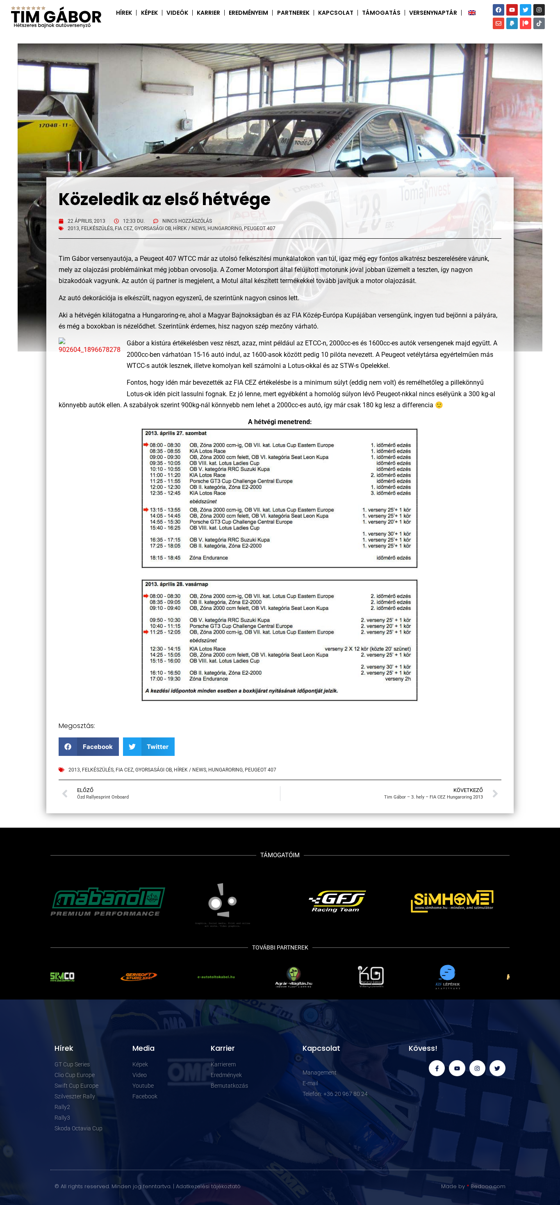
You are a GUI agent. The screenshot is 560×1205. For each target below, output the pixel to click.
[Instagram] (539, 10)
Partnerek (293, 13)
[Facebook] (498, 10)
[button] (89, 746)
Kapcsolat (335, 13)
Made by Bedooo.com (473, 1186)
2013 (73, 228)
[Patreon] (525, 23)
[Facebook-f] (437, 1068)
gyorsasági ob (152, 228)
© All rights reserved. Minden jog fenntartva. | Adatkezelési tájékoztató (148, 1186)
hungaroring (224, 228)
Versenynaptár (433, 13)
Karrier (208, 13)
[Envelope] (498, 23)
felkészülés (97, 228)
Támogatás (381, 13)
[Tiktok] (539, 23)
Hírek (124, 13)
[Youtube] (512, 10)
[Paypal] (512, 23)
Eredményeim (248, 13)
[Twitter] (525, 10)
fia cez (123, 228)
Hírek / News (189, 228)
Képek (149, 13)
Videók (177, 13)
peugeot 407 (259, 228)
